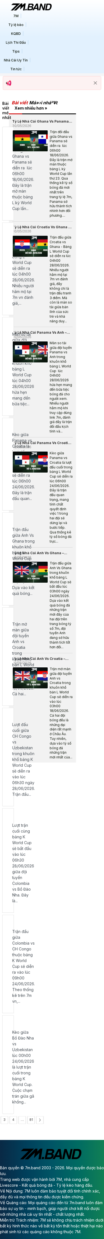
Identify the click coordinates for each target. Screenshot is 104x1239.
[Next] (40, 1120)
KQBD (16, 34)
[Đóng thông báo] (95, 83)
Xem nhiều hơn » (30, 108)
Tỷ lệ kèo (16, 25)
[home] (31, 6)
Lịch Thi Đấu (16, 42)
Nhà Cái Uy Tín (16, 60)
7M (16, 16)
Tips (16, 51)
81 (31, 1120)
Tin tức (16, 69)
